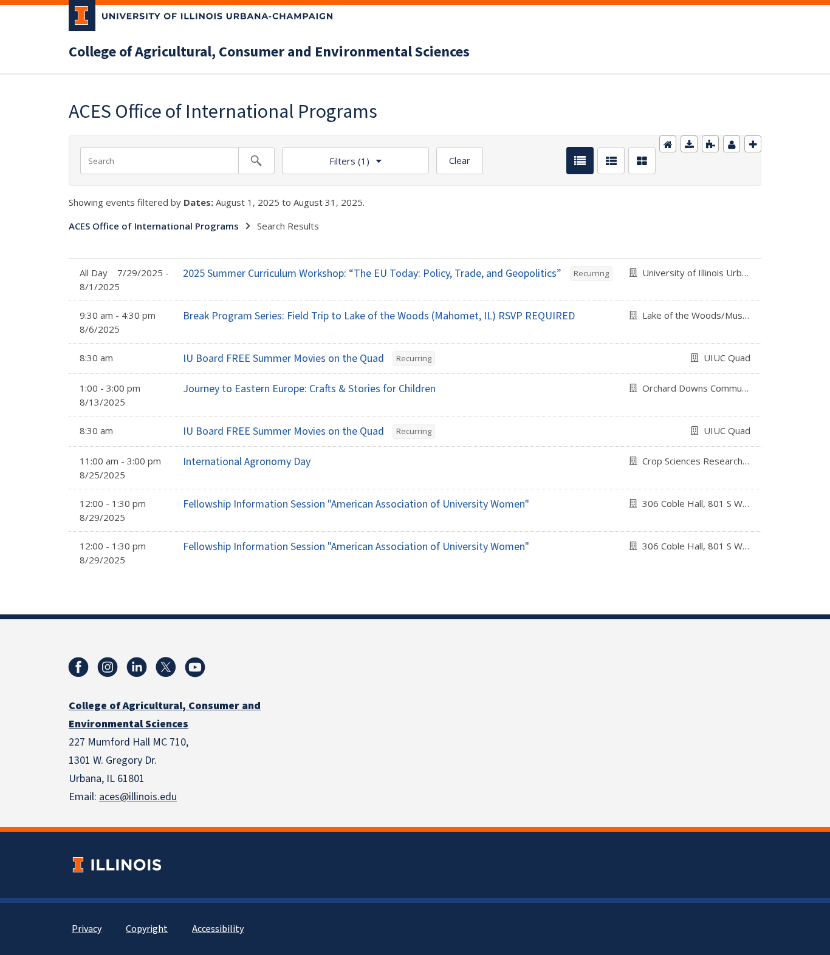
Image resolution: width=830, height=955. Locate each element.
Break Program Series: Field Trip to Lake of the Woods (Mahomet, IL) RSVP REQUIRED (379, 316)
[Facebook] (78, 667)
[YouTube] (195, 667)
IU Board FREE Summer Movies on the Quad (283, 358)
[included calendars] (710, 143)
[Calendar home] (667, 143)
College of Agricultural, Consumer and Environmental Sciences (269, 52)
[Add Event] (752, 143)
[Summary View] (611, 160)
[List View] (580, 160)
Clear (459, 160)
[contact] (731, 143)
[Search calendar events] (256, 160)
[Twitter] (166, 667)
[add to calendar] (689, 143)
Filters (325, 157)
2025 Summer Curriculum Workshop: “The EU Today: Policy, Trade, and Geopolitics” (372, 273)
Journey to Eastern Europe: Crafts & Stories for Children (309, 388)
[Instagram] (107, 667)
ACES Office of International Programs (154, 226)
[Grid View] (642, 160)
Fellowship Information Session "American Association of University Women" (356, 504)
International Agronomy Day (246, 461)
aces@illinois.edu (138, 796)
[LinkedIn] (136, 667)
